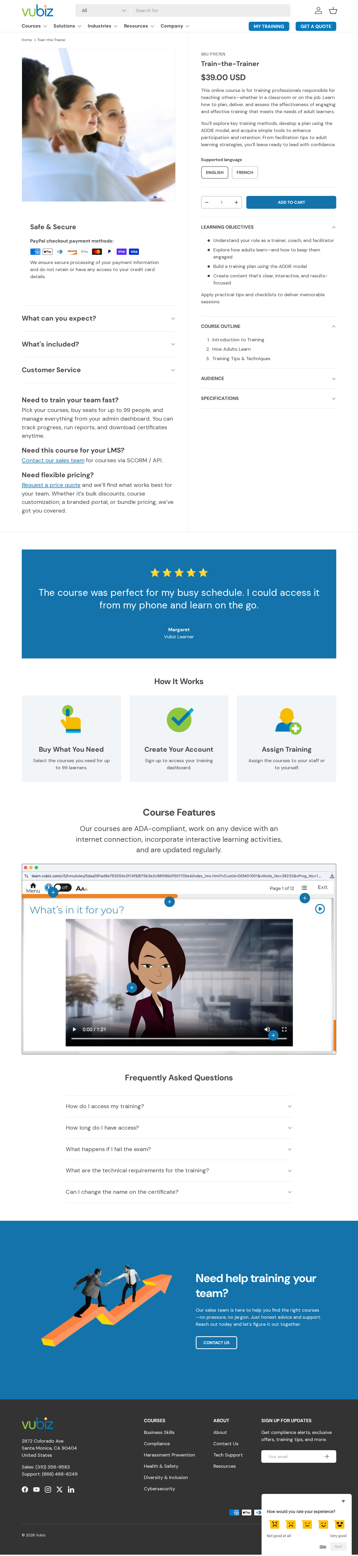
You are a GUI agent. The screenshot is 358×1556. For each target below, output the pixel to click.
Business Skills (159, 1432)
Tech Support (228, 1455)
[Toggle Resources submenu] (152, 26)
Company (172, 26)
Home (27, 40)
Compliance (157, 1443)
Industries (99, 26)
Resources (136, 26)
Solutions (64, 26)
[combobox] (182, 10)
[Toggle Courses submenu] (45, 26)
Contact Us (225, 1443)
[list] (98, 124)
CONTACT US (216, 1342)
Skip (322, 1546)
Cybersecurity (159, 1489)
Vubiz (41, 1535)
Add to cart (291, 202)
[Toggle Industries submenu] (115, 26)
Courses (31, 26)
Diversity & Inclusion (166, 1477)
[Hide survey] (343, 1501)
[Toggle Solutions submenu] (79, 26)
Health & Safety (161, 1466)
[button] (333, 10)
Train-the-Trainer (51, 40)
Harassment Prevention (169, 1455)
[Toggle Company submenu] (187, 26)
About (220, 1432)
